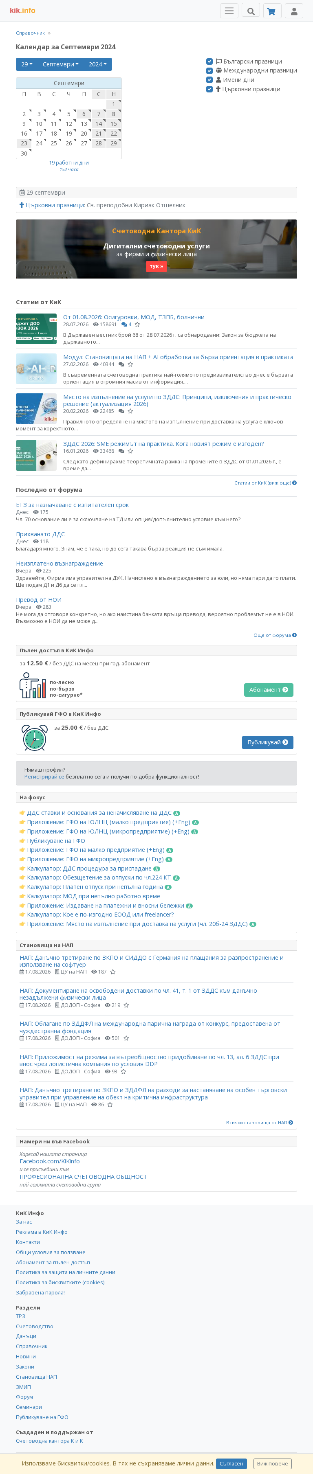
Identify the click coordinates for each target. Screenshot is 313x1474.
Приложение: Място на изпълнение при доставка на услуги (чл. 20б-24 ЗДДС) (137, 924)
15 (113, 123)
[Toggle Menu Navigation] (229, 10)
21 (98, 133)
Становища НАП (36, 1376)
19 (69, 133)
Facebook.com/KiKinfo (50, 1161)
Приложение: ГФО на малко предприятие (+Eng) (95, 849)
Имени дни (237, 79)
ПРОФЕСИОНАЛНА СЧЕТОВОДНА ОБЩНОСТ (84, 1176)
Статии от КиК (38, 302)
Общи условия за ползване (51, 1252)
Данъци (26, 1336)
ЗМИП (23, 1387)
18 (54, 133)
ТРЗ (20, 1316)
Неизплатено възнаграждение (59, 563)
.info (22, 11)
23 (24, 143)
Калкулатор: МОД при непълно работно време (92, 896)
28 (98, 143)
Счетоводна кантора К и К (49, 1440)
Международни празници (259, 70)
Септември (58, 64)
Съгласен (231, 1463)
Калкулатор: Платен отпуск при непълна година (95, 887)
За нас (24, 1221)
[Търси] (251, 10)
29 (24, 64)
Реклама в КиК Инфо (42, 1231)
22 (113, 133)
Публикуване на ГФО (55, 840)
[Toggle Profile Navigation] (294, 10)
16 (24, 133)
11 (54, 123)
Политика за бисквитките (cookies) (60, 1282)
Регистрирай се (44, 776)
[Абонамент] (272, 10)
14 (98, 123)
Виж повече (272, 1463)
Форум (24, 1396)
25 (54, 143)
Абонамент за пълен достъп (53, 1262)
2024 (95, 64)
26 (69, 143)
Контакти (28, 1242)
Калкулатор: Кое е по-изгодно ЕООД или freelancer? (99, 914)
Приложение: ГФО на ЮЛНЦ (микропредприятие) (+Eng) (108, 831)
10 (39, 123)
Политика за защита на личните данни (65, 1272)
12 (69, 123)
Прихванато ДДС (40, 534)
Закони (25, 1366)
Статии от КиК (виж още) (263, 483)
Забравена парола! (40, 1292)
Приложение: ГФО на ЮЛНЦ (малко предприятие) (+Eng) (108, 822)
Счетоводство (34, 1326)
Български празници (252, 61)
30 (24, 153)
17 (39, 133)
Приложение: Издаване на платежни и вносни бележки (105, 905)
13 (84, 123)
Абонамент (265, 689)
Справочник (30, 33)
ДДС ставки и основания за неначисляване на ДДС (99, 812)
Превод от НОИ (39, 599)
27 (84, 143)
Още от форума (272, 635)
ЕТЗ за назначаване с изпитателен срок (72, 505)
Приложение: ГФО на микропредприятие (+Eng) (95, 859)
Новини (26, 1356)
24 (39, 143)
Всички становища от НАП (257, 1122)
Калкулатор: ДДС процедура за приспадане (89, 868)
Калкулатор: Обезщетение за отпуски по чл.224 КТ (99, 877)
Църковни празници (250, 89)
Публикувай (264, 742)
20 (84, 133)
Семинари (29, 1406)
